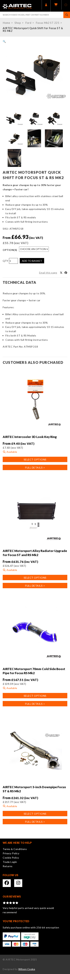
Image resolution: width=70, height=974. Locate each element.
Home (6, 22)
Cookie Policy (11, 857)
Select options (35, 459)
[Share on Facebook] (65, 273)
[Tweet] (61, 273)
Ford (28, 22)
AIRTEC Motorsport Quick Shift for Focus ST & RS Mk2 (33, 29)
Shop (18, 22)
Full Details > (35, 467)
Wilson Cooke (26, 969)
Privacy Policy (11, 853)
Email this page (48, 272)
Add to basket (32, 260)
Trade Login (10, 861)
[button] (4, 41)
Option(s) (10, 249)
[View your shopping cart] (55, 6)
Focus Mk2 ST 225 (47, 22)
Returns (8, 866)
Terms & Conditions (15, 849)
